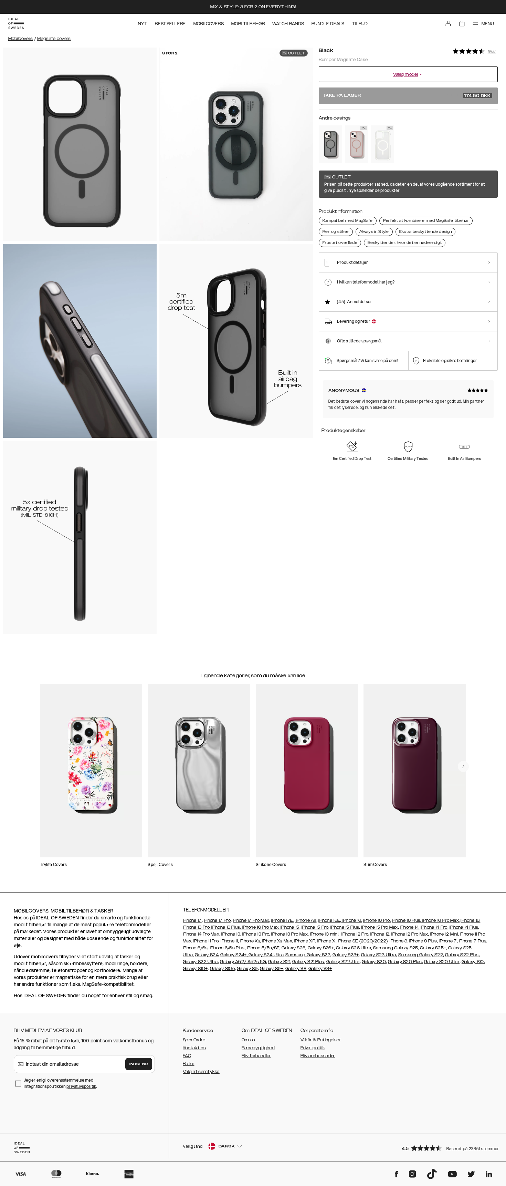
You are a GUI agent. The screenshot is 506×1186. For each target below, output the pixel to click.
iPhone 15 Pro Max (379, 927)
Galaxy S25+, (433, 948)
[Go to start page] (16, 23)
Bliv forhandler (256, 1055)
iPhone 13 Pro (255, 934)
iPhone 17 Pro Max (251, 920)
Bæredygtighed (258, 1047)
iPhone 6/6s (195, 948)
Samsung (408, 954)
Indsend (138, 1064)
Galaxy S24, (207, 954)
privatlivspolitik (81, 1086)
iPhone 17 (192, 920)
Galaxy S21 (279, 961)
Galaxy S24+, (233, 954)
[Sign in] (448, 23)
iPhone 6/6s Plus (226, 948)
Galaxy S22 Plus (462, 954)
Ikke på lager (407, 96)
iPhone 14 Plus (464, 927)
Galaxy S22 (431, 954)
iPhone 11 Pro (206, 941)
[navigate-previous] (463, 766)
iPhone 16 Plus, (406, 920)
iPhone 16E (329, 920)
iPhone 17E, (282, 920)
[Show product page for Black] (330, 144)
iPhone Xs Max (277, 941)
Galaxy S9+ (271, 968)
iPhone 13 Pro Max (289, 934)
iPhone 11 (229, 941)
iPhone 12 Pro (354, 934)
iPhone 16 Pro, (377, 920)
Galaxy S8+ (320, 968)
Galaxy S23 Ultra (378, 954)
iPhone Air (305, 920)
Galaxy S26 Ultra (353, 948)
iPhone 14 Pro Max (201, 934)
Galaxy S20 (374, 961)
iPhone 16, (351, 920)
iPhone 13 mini (324, 934)
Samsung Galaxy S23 (307, 954)
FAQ (187, 1055)
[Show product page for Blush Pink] (356, 144)
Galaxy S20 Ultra (442, 961)
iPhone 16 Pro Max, (440, 920)
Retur (188, 1063)
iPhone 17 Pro (217, 920)
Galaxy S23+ (346, 954)
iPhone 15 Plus (344, 927)
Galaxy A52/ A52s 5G (243, 961)
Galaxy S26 (293, 948)
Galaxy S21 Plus (308, 961)
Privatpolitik (313, 1047)
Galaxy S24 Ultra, (265, 954)
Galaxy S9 (247, 968)
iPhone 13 (230, 934)
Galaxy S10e (222, 968)
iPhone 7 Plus (472, 941)
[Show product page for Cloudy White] (382, 144)
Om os (248, 1040)
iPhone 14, (410, 927)
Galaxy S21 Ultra (343, 961)
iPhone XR (304, 941)
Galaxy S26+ (321, 948)
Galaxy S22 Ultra (200, 961)
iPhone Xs (250, 941)
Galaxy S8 (295, 968)
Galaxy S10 (473, 961)
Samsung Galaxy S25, (396, 948)
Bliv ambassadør (318, 1055)
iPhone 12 (379, 934)
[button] (447, 1148)
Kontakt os (194, 1047)
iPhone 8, (399, 941)
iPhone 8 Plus (423, 941)
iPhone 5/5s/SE (263, 948)
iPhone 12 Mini (444, 934)
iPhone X (326, 941)
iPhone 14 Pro (434, 927)
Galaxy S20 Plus (405, 961)
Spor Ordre (194, 1040)
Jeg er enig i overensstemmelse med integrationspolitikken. (60, 1083)
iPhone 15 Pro (315, 927)
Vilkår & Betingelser (321, 1040)
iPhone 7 (447, 941)
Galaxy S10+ (195, 968)
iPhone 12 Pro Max (409, 934)
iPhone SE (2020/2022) (363, 941)
